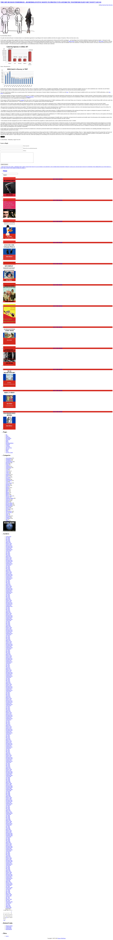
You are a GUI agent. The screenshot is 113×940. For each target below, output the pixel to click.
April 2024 (8, 569)
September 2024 (9, 563)
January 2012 (8, 742)
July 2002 (8, 866)
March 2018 (8, 654)
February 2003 (9, 858)
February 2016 (9, 684)
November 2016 (9, 673)
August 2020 (8, 620)
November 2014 (9, 702)
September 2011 (9, 746)
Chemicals (8, 466)
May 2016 (8, 680)
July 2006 (8, 815)
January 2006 (8, 822)
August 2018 (8, 648)
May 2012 (8, 737)
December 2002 (9, 860)
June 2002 (8, 867)
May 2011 (8, 751)
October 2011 (8, 745)
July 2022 (8, 594)
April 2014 (8, 710)
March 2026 (8, 542)
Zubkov (7, 520)
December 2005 (9, 823)
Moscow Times (9, 495)
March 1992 (8, 906)
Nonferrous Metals (9, 498)
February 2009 (9, 783)
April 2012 (8, 738)
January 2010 (8, 770)
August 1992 (8, 902)
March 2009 (8, 782)
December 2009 (9, 771)
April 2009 (8, 781)
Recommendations (9, 443)
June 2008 (8, 793)
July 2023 (8, 580)
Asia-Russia (8, 460)
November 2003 (9, 847)
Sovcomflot (8, 508)
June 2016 (8, 679)
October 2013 (8, 717)
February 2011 (9, 755)
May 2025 (8, 554)
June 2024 (8, 567)
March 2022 (8, 599)
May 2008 (8, 794)
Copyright (8, 446)
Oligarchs (8, 500)
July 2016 (8, 678)
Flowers (7, 449)
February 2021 (9, 613)
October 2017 (8, 660)
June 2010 (8, 764)
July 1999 (8, 889)
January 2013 (8, 728)
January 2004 (8, 845)
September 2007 (9, 803)
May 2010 (8, 765)
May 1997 (8, 898)
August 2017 (8, 663)
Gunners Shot (8, 928)
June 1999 (8, 891)
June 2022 (8, 595)
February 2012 (9, 741)
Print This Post (109, 5)
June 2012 (8, 736)
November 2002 (9, 861)
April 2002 (8, 869)
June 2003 (8, 853)
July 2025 (8, 551)
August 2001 (8, 879)
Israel (7, 486)
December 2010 (9, 757)
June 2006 (8, 816)
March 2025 (8, 556)
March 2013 (8, 725)
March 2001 (8, 881)
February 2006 (9, 821)
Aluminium (8, 459)
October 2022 (8, 590)
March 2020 (8, 626)
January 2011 (8, 756)
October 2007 (8, 802)
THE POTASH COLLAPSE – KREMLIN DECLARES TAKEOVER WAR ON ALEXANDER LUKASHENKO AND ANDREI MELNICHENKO (33, 166)
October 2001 (8, 876)
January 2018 (8, 657)
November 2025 (9, 547)
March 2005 (8, 829)
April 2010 (8, 767)
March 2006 (8, 820)
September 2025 (9, 549)
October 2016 (8, 674)
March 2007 (8, 810)
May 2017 (8, 666)
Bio (6, 434)
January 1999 (8, 895)
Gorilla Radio (8, 927)
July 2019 (8, 635)
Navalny (7, 497)
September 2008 (9, 789)
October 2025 (8, 548)
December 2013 (9, 715)
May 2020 (8, 624)
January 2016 (8, 685)
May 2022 (8, 596)
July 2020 (8, 621)
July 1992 (8, 904)
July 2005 (8, 826)
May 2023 (8, 582)
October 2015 (8, 689)
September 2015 (9, 690)
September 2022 (9, 592)
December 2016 (9, 672)
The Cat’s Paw (9, 447)
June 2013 (8, 722)
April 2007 (8, 809)
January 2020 (8, 628)
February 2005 (9, 830)
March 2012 (8, 739)
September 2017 (9, 661)
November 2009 (9, 772)
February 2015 (9, 698)
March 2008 (8, 796)
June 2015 (8, 693)
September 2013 (9, 718)
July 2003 (8, 852)
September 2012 (9, 732)
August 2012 (8, 733)
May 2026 (8, 540)
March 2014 (8, 711)
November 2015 (9, 687)
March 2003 (8, 856)
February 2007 (9, 811)
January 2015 (8, 699)
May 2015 (8, 694)
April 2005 (8, 828)
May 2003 (8, 854)
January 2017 (8, 671)
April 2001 (8, 880)
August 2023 (8, 579)
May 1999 (8, 892)
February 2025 (9, 557)
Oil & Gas (8, 499)
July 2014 (8, 706)
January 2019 (8, 642)
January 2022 (8, 601)
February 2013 (9, 726)
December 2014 (9, 700)
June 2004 (8, 839)
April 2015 (8, 696)
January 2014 (8, 713)
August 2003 (8, 850)
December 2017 (9, 658)
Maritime (7, 487)
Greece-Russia (9, 482)
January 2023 (8, 587)
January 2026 (8, 544)
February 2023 (9, 586)
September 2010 (9, 761)
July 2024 (8, 566)
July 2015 (8, 692)
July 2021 (8, 607)
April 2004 (8, 841)
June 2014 (8, 707)
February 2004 (9, 843)
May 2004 (8, 840)
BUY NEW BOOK (58, 179)
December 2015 (9, 686)
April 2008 (8, 795)
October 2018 (8, 646)
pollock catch (71, 41)
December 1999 (9, 887)
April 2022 (8, 598)
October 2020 (8, 618)
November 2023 (9, 575)
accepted (22, 100)
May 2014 (8, 709)
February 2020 (9, 627)
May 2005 (8, 827)
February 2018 (9, 655)
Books (7, 436)
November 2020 (9, 616)
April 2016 (8, 681)
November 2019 (9, 631)
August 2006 (8, 814)
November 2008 (9, 787)
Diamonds (8, 474)
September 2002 (9, 863)
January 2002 (8, 873)
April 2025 (8, 555)
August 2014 (8, 705)
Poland (7, 501)
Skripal (7, 507)
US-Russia (8, 518)
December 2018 (9, 644)
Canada (7, 465)
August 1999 (8, 888)
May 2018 (8, 652)
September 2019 (9, 633)
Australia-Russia (9, 461)
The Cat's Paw (9, 512)
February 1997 (9, 899)
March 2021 (8, 612)
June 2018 (8, 651)
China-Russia (8, 467)
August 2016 (8, 677)
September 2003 (9, 849)
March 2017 (8, 668)
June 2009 (8, 778)
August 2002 (8, 865)
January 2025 (8, 559)
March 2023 (8, 585)
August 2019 (8, 634)
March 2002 (8, 871)
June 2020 (8, 622)
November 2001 (9, 875)
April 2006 (8, 819)
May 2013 (8, 723)
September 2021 (9, 606)
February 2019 (9, 641)
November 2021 (9, 603)
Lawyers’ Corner (9, 452)
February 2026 (9, 543)
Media (7, 490)
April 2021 (8, 611)
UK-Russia (8, 516)
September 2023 (9, 577)
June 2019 (8, 637)
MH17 (7, 491)
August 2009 (8, 776)
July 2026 (8, 537)
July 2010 (8, 763)
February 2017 (9, 670)
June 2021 (8, 608)
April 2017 (8, 667)
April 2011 (8, 752)
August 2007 (8, 804)
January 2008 (8, 798)
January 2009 (8, 784)
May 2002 (8, 868)
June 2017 (8, 665)
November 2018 (9, 645)
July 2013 (8, 720)
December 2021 (9, 602)
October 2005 (8, 824)
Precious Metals (9, 503)
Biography (8, 462)
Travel (7, 451)
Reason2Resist (9, 929)
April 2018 (8, 653)
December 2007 (9, 800)
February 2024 (9, 572)
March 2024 (8, 570)
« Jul (4, 920)
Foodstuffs (8, 479)
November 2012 (9, 730)
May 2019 (8, 638)
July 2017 (8, 664)
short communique (30, 96)
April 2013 (8, 724)
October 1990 (8, 907)
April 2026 (8, 541)
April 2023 (8, 583)
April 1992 (8, 905)
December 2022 (9, 588)
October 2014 (8, 703)
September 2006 (9, 813)
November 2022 (9, 589)
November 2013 (9, 716)
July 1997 (8, 897)
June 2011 (8, 750)
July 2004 (8, 837)
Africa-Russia (8, 458)
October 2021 (8, 605)
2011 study (101, 41)
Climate (7, 468)
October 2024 (8, 562)
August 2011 (8, 748)
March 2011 (8, 754)
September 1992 (9, 901)
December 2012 (9, 729)
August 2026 (8, 536)
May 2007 (8, 808)
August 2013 (8, 719)
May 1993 (8, 900)
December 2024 (9, 560)
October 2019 (8, 632)
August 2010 (8, 762)
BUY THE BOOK (57, 200)
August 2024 (8, 564)
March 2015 (8, 697)
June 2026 (8, 538)
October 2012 (8, 731)
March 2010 (8, 768)
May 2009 (8, 780)
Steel (7, 510)
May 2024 (8, 568)
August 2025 (8, 550)
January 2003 (8, 859)
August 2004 (8, 836)
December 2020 (9, 615)
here (67, 92)
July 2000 (8, 886)
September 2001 (9, 878)
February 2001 (9, 882)
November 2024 (9, 561)
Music (7, 450)
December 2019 (9, 629)
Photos (7, 441)
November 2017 (9, 659)
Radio (7, 440)
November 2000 (9, 884)
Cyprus (7, 473)
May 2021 (8, 609)
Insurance (8, 484)
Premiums (8, 444)
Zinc (7, 519)
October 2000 (8, 885)
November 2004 (9, 834)
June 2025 (8, 553)
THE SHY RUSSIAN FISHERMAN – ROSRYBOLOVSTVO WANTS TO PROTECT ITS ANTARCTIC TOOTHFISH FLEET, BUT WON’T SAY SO (51, 2)
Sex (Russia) (8, 506)
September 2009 (9, 775)
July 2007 (8, 806)
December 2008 (9, 785)
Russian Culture (9, 504)
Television (8, 439)
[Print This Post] (102, 5)
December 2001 (9, 874)
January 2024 (8, 573)
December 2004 (9, 833)
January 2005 (8, 832)
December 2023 (9, 574)
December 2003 (9, 846)
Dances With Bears (62, 938)
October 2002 (8, 862)
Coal (7, 469)
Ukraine (7, 517)
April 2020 (8, 625)
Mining (7, 494)
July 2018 (8, 650)
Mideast (7, 492)
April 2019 (8, 639)
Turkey (7, 514)
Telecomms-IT (9, 511)
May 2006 (8, 817)
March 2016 (8, 683)
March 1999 (8, 893)
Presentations (8, 438)
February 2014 (9, 712)
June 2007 (8, 807)
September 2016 (9, 676)
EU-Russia (8, 477)
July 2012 (8, 735)
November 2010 (9, 758)
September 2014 (9, 704)
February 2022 (9, 600)
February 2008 (9, 797)
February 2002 (9, 872)
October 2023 (8, 576)
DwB (7, 475)
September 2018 (9, 647)
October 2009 (8, 774)
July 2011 (8, 749)
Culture (7, 472)
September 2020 (9, 619)
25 (6, 917)
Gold (7, 481)
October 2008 (8, 788)
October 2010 (8, 759)
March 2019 (8, 640)
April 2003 (8, 855)
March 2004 (8, 842)
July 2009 (8, 777)
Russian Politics (9, 505)
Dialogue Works (9, 925)
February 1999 (9, 894)
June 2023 (8, 581)
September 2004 (9, 835)
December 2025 (9, 546)
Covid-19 (8, 471)
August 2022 (8, 593)
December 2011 (9, 743)
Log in (7, 936)
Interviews (8, 437)
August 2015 (8, 691)
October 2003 (8, 848)
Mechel (7, 488)
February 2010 (9, 769)
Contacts (7, 445)
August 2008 (8, 790)
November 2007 (9, 801)
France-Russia (9, 480)
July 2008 (8, 791)
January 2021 (8, 614)
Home (5, 171)
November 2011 (9, 744)
